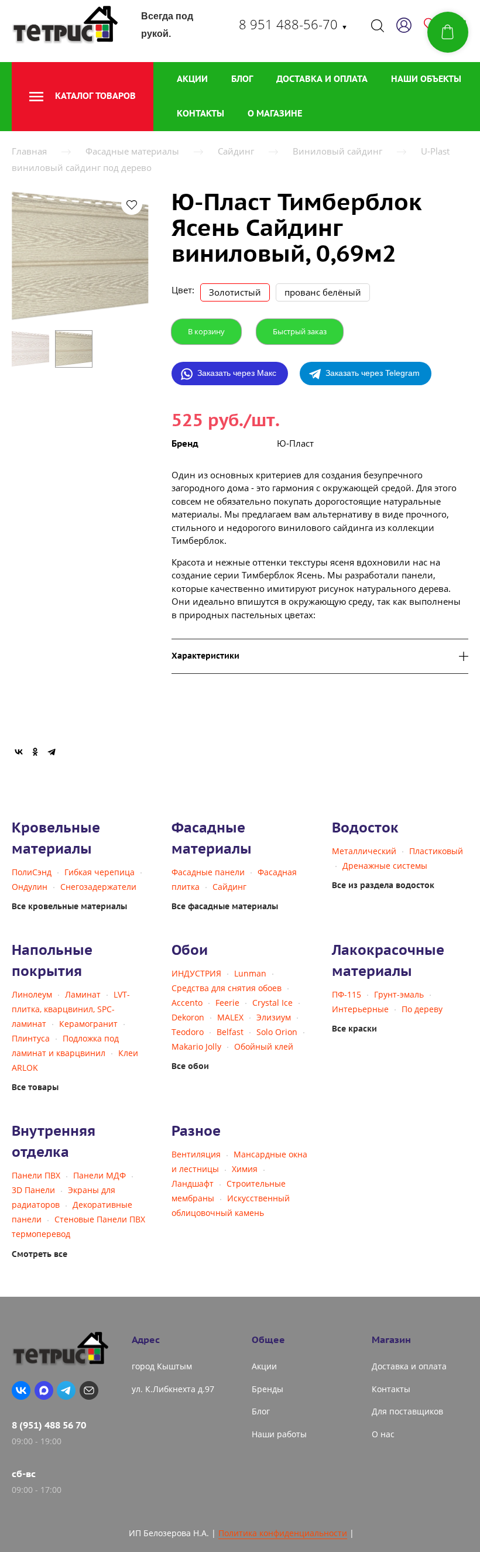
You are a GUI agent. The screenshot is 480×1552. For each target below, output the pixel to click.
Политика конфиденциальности (282, 1533)
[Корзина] (447, 32)
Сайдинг (236, 151)
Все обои (190, 1066)
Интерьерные (360, 1009)
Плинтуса (31, 1038)
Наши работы (279, 1434)
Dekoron (188, 1017)
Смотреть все (39, 1254)
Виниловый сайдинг (337, 151)
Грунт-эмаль (399, 994)
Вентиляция (196, 1154)
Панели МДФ (99, 1175)
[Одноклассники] (35, 752)
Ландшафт (193, 1183)
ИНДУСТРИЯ (196, 973)
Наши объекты (426, 78)
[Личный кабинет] (404, 25)
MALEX (230, 1017)
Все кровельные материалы (69, 906)
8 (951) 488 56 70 (49, 1425)
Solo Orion (276, 1031)
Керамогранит (88, 1023)
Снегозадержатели (98, 886)
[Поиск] (377, 25)
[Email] (89, 1390)
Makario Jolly (196, 1046)
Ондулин (29, 886)
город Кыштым (162, 1366)
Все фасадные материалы (225, 906)
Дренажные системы (384, 865)
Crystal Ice (272, 1002)
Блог (242, 78)
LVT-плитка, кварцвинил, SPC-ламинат (71, 1009)
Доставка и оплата (322, 78)
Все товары (35, 1087)
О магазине (275, 113)
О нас (383, 1434)
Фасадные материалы (132, 151)
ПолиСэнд (32, 872)
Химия (245, 1168)
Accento (187, 1002)
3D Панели (33, 1189)
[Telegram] (51, 752)
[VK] (21, 1390)
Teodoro (188, 1031)
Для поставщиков (407, 1411)
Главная (29, 151)
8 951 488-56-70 (293, 24)
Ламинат (83, 994)
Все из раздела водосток (383, 885)
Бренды (267, 1389)
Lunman (250, 973)
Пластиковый (436, 850)
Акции (192, 78)
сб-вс (24, 1473)
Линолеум (32, 994)
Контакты (200, 113)
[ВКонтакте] (19, 752)
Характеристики (205, 656)
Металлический (364, 850)
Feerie (227, 1002)
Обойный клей (263, 1046)
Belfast (230, 1031)
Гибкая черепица (99, 872)
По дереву (422, 1009)
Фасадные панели (208, 872)
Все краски (354, 1028)
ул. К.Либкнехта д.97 (173, 1389)
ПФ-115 (346, 994)
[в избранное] (131, 204)
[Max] (44, 1390)
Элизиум (273, 1017)
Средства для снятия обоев (227, 987)
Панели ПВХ (36, 1175)
